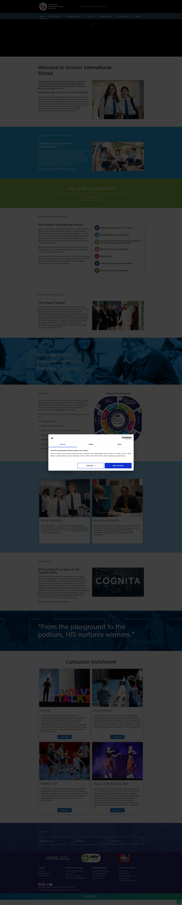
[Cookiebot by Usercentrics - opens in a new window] (123, 438)
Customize (89, 465)
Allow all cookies (118, 465)
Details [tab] (91, 444)
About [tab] (119, 444)
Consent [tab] (62, 444)
